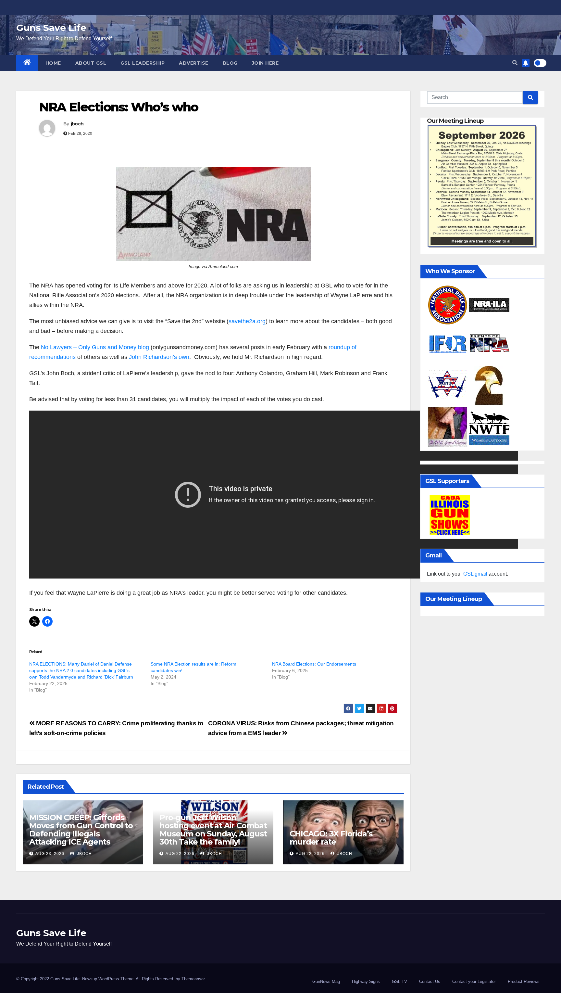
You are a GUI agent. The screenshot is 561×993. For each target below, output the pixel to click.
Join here (265, 63)
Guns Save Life (51, 27)
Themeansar (193, 978)
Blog (230, 63)
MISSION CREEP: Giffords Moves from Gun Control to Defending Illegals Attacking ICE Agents (81, 830)
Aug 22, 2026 (180, 853)
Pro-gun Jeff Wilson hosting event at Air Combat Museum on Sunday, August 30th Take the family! (213, 830)
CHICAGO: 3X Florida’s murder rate (331, 838)
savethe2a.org (247, 321)
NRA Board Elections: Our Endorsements (314, 664)
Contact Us (429, 981)
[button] (514, 63)
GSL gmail (475, 574)
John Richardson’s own (159, 357)
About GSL (90, 63)
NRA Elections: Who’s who (118, 107)
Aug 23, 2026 (49, 853)
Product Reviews (524, 981)
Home (53, 63)
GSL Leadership (142, 63)
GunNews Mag (326, 981)
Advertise (193, 63)
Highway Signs (366, 981)
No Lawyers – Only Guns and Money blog (95, 347)
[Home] (27, 63)
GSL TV (399, 981)
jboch (77, 124)
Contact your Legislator (474, 981)
